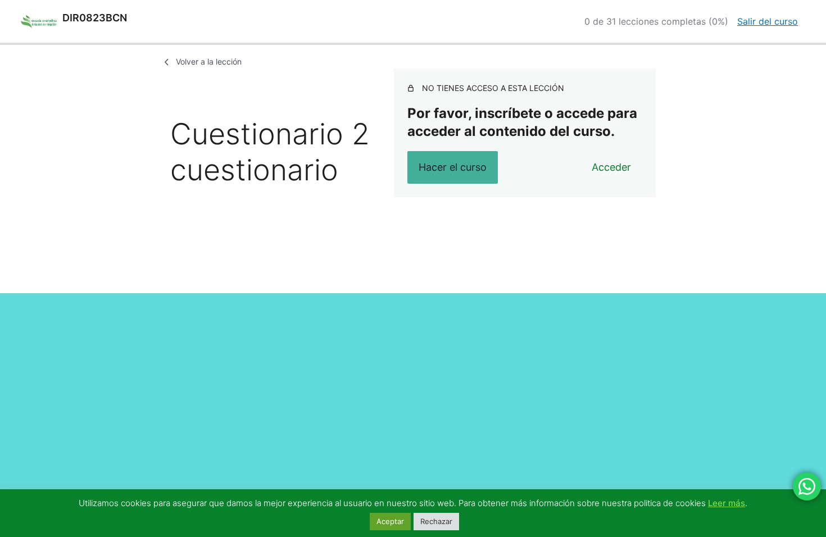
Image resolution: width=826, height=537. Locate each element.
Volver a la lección (209, 61)
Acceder (611, 167)
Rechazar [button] (436, 521)
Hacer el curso (453, 167)
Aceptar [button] (390, 521)
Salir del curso (767, 21)
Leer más (726, 503)
